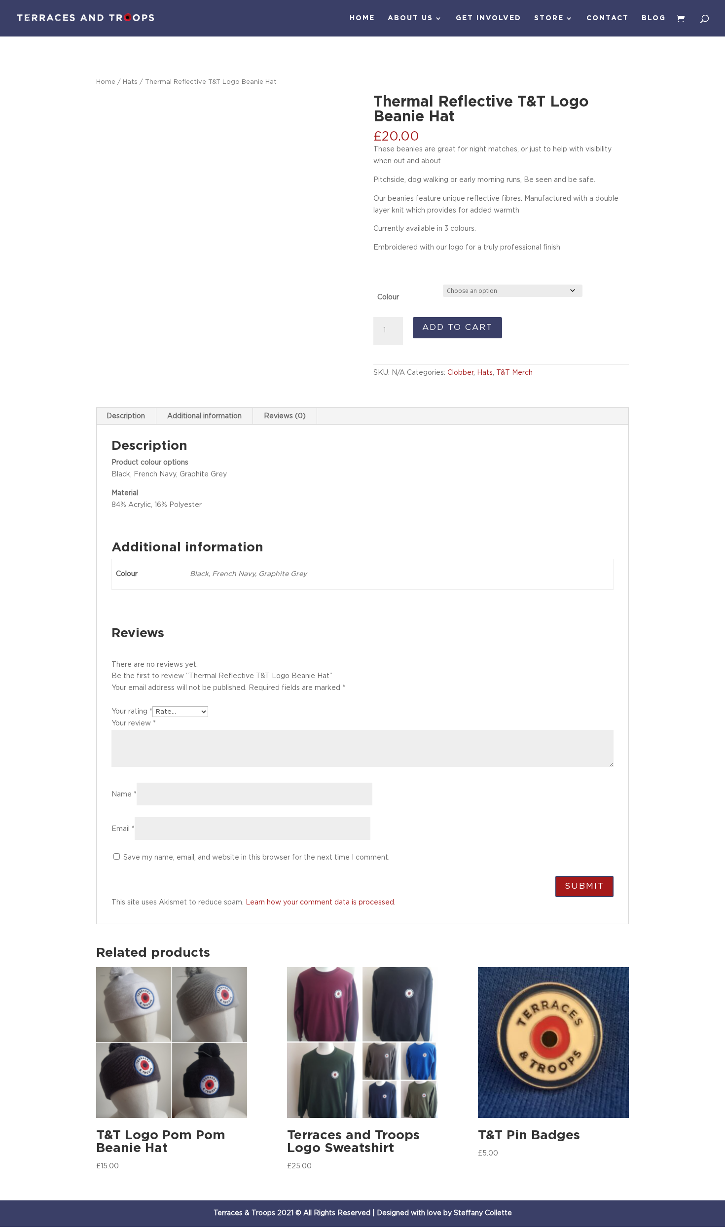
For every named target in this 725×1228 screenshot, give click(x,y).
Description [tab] (126, 416)
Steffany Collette (483, 1213)
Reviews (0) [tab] (285, 416)
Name (124, 794)
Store (549, 18)
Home (362, 18)
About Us (410, 18)
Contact (607, 18)
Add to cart (457, 327)
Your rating (131, 711)
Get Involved (488, 18)
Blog (654, 18)
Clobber (460, 372)
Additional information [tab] (204, 416)
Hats (130, 82)
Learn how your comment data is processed (320, 902)
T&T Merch (514, 372)
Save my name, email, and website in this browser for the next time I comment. (256, 857)
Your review (133, 723)
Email (123, 829)
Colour (388, 297)
